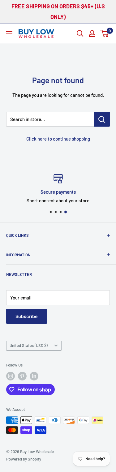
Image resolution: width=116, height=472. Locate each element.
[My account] (92, 33)
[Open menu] (9, 33)
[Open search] (80, 33)
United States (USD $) (29, 345)
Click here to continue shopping (58, 139)
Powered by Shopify (23, 458)
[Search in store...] (102, 119)
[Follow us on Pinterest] (22, 376)
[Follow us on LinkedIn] (34, 376)
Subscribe (26, 316)
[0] (105, 33)
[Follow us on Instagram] (10, 376)
